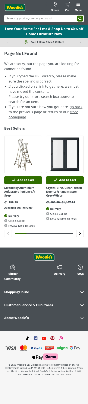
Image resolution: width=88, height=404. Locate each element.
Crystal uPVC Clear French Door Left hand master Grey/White (64, 191)
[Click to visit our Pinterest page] (52, 338)
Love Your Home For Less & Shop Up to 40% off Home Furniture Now (44, 31)
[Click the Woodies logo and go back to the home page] (15, 7)
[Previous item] (7, 42)
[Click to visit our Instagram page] (61, 338)
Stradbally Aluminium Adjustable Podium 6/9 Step (19, 191)
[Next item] (80, 42)
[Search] (80, 18)
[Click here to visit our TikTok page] (27, 338)
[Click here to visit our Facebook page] (36, 338)
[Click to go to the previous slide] (8, 233)
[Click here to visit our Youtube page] (44, 338)
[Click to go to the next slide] (80, 233)
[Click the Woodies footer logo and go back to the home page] (44, 257)
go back (76, 107)
